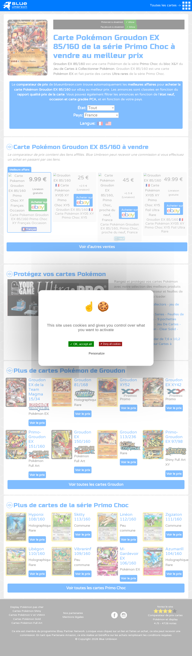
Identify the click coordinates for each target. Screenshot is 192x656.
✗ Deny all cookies (110, 344)
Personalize (97, 353)
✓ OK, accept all (81, 343)
